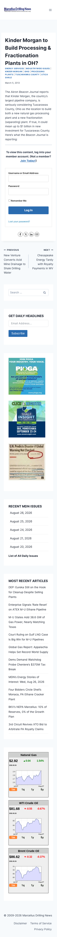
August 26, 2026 (21, 512)
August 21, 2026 (21, 538)
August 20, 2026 (21, 546)
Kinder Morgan (13, 71)
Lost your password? (19, 221)
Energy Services (14, 68)
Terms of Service (41, 923)
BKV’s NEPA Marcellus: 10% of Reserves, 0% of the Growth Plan (28, 711)
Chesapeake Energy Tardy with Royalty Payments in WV (42, 259)
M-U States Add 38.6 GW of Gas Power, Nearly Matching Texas (27, 622)
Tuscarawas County (27, 74)
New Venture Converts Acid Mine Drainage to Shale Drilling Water (14, 261)
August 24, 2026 (21, 529)
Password (13, 186)
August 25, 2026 (21, 521)
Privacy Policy (43, 929)
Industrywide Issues (38, 68)
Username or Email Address (23, 173)
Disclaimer (20, 923)
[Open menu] (50, 9)
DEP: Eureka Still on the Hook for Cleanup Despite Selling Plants (27, 592)
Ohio (26, 71)
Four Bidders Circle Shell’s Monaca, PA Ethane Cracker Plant (26, 694)
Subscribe (18, 333)
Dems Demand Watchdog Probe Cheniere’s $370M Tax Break (27, 664)
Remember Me (18, 200)
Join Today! (28, 160)
